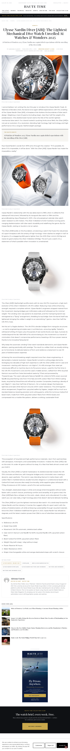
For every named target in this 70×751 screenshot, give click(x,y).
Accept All (62, 745)
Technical (20, 10)
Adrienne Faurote (14, 49)
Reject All (51, 745)
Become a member (35, 726)
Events (35, 10)
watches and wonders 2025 (12, 570)
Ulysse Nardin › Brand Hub (11, 563)
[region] (35, 745)
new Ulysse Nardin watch (40, 563)
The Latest (5, 10)
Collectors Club (62, 10)
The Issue (52, 10)
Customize (38, 745)
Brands (13, 10)
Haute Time (5, 20)
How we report (49, 50)
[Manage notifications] (66, 747)
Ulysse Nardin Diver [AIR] (11, 566)
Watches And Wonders (56, 566)
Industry (29, 10)
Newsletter (57, 3)
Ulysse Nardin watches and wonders (34, 566)
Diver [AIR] (26, 563)
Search (66, 3)
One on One (43, 10)
